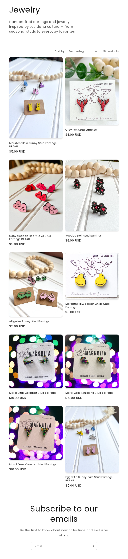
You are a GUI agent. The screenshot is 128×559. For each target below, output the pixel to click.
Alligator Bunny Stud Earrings (29, 321)
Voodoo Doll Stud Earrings (83, 235)
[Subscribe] (93, 546)
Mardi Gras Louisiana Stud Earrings (89, 393)
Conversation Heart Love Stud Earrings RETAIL (30, 237)
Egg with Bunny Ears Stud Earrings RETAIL (89, 479)
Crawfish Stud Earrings (81, 129)
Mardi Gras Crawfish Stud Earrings (33, 464)
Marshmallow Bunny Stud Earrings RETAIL (32, 145)
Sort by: (60, 51)
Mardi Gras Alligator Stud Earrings (32, 393)
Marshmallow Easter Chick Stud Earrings (87, 305)
